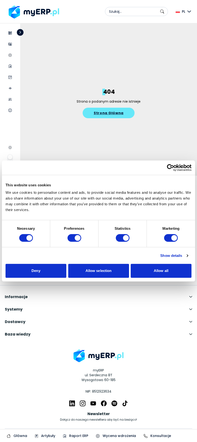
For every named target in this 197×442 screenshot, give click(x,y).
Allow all (161, 271)
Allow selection (99, 271)
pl (183, 11)
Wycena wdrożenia (119, 435)
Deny (35, 271)
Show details (171, 255)
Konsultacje (160, 435)
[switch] (74, 238)
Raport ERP (78, 435)
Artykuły (47, 435)
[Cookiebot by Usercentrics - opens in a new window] (170, 167)
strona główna (108, 113)
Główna (19, 435)
